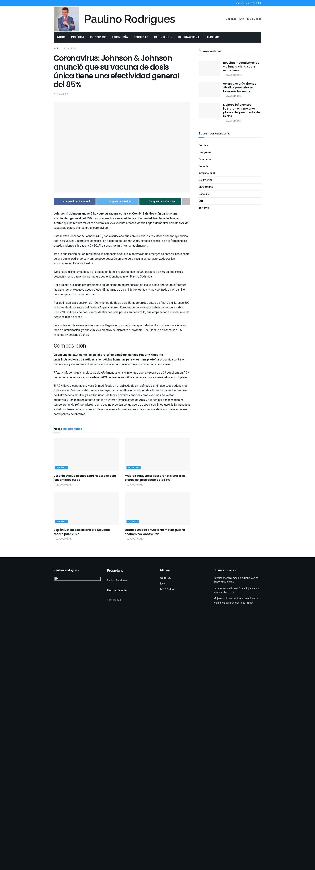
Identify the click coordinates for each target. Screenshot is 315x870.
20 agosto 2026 (134, 484)
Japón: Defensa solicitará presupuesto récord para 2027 (82, 532)
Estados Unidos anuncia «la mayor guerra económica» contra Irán (155, 532)
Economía (120, 37)
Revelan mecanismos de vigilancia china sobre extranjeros (241, 66)
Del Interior (163, 37)
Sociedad (141, 37)
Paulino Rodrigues (129, 18)
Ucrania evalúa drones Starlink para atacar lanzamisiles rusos (85, 478)
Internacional (189, 37)
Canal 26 (231, 19)
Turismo (213, 37)
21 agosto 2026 (63, 484)
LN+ (241, 19)
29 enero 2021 (61, 94)
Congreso (98, 37)
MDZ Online (254, 19)
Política (77, 37)
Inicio (61, 37)
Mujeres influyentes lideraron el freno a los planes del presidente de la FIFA (155, 478)
